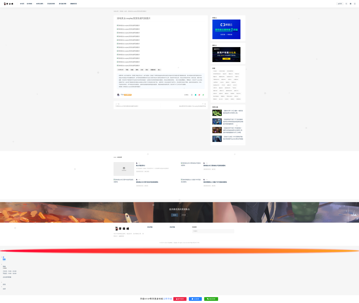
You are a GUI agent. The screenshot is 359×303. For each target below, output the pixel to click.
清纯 (137, 69)
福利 (226, 93)
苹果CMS (229, 96)
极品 (221, 87)
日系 (215, 87)
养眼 (231, 73)
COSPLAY (120, 69)
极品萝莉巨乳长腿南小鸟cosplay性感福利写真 (192, 106)
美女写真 (216, 96)
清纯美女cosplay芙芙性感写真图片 (131, 86)
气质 (234, 87)
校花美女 (227, 87)
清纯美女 (229, 90)
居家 (227, 82)
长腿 (232, 99)
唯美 (223, 79)
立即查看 (183, 215)
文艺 (235, 85)
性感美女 (216, 85)
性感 (132, 69)
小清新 (236, 79)
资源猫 (121, 11)
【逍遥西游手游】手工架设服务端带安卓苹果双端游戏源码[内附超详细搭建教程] (233, 122)
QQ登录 (196, 299)
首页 (22, 3)
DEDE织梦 (230, 71)
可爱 (236, 76)
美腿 (222, 96)
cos (215, 71)
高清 (238, 99)
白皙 (215, 93)
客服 (9, 272)
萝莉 (236, 96)
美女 (147, 69)
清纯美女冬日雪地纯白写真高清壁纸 (214, 165)
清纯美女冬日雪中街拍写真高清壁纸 (147, 182)
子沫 (122, 94)
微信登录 (212, 299)
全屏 (4, 289)
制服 (215, 76)
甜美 (236, 90)
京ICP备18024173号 (193, 242)
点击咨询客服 (7, 277)
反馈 (4, 284)
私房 (232, 93)
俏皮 (224, 73)
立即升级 (167, 299)
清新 (215, 90)
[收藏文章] (191, 95)
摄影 (229, 85)
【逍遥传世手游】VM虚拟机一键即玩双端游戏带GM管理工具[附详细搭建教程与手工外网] (232, 130)
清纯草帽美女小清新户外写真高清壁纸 (215, 182)
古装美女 (230, 76)
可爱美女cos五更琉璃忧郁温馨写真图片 (126, 106)
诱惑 (215, 99)
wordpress (217, 73)
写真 (127, 69)
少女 (222, 82)
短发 (221, 93)
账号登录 (180, 299)
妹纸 (125, 11)
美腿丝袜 (153, 69)
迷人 (159, 69)
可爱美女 (216, 79)
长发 (226, 99)
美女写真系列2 (140, 165)
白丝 (142, 69)
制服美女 (221, 76)
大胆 (229, 79)
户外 (223, 85)
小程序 (215, 82)
